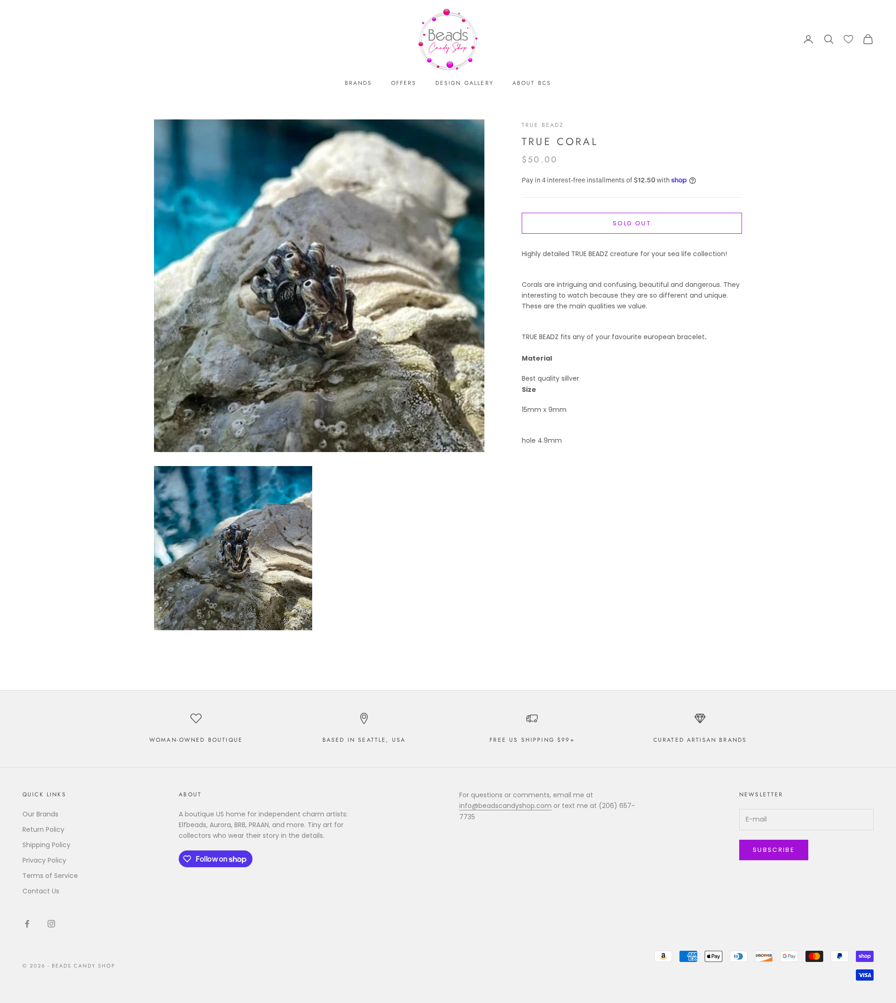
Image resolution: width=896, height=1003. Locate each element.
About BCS (531, 83)
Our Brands (40, 814)
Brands (358, 83)
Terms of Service (50, 875)
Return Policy (43, 829)
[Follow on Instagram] (51, 923)
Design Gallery (464, 83)
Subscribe (774, 849)
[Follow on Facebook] (27, 923)
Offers (404, 83)
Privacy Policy (44, 860)
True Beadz (543, 125)
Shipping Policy (46, 845)
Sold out (632, 223)
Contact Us (40, 891)
